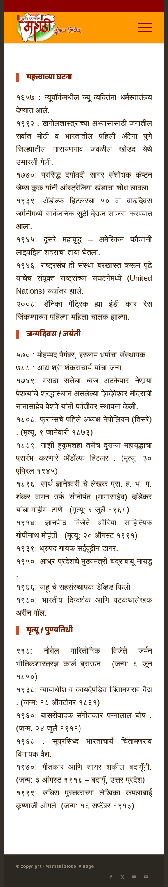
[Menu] (141, 27)
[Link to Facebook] (111, 877)
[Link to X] (123, 877)
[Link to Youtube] (134, 877)
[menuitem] (141, 27)
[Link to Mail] (146, 877)
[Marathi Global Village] (70, 27)
